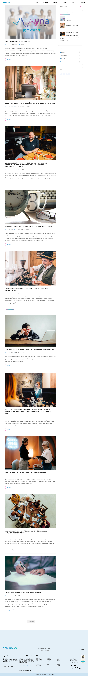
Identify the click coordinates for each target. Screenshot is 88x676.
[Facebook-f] (71, 668)
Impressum (44, 674)
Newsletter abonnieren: (44, 649)
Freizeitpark (49, 659)
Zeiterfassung (38, 658)
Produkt (63, 58)
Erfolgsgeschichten (31, 170)
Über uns (58, 660)
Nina (8, 44)
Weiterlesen (9, 59)
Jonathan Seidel (10, 106)
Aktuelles (22, 44)
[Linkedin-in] (73, 668)
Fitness (48, 664)
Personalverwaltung (39, 661)
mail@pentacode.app (74, 662)
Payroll (73, 2)
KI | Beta (58, 665)
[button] (30, 656)
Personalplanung (39, 659)
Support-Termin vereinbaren (8, 664)
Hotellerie (48, 661)
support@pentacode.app (10, 668)
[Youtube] (79, 668)
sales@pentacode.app (26, 670)
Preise (58, 658)
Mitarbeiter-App (39, 660)
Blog (57, 663)
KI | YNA (36, 2)
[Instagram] (76, 668)
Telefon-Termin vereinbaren (25, 665)
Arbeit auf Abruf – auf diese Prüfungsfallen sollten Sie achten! (72, 25)
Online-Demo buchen (23, 667)
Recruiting (38, 664)
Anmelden (81, 650)
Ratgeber (28, 106)
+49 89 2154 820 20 (27, 669)
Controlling (38, 663)
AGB (47, 674)
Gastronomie (49, 660)
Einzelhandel (49, 663)
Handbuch (59, 664)
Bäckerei (48, 658)
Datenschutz (51, 674)
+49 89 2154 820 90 (10, 666)
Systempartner (59, 661)
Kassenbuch (38, 665)
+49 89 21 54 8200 (73, 660)
